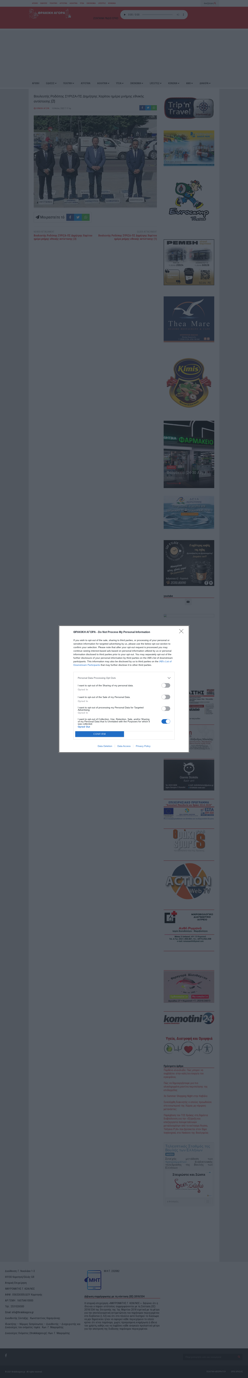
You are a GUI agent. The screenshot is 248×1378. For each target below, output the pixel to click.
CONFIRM (99, 734)
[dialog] (124, 689)
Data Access (124, 746)
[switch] (165, 685)
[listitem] (124, 678)
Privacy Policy (143, 746)
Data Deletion (105, 746)
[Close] (182, 632)
